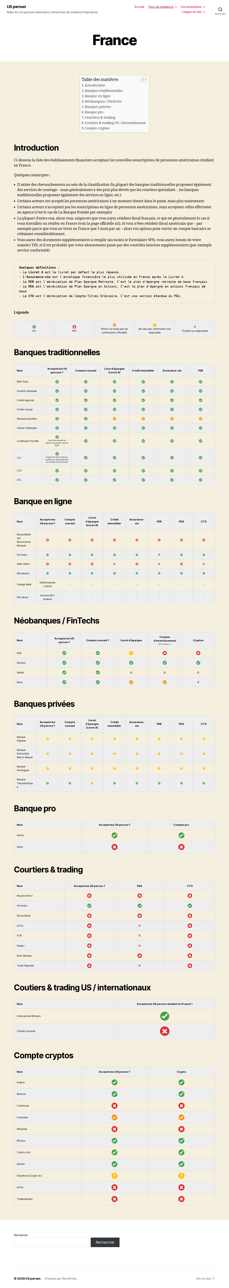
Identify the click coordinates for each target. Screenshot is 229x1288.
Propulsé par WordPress (61, 1278)
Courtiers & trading (100, 117)
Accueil (139, 7)
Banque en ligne (98, 96)
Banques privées (98, 107)
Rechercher (20, 1235)
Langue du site (192, 12)
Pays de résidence (161, 7)
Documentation (191, 7)
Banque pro (94, 112)
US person (16, 7)
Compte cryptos (97, 128)
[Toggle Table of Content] (142, 79)
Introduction (95, 85)
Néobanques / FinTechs (103, 101)
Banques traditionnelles (104, 91)
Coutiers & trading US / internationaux (115, 123)
